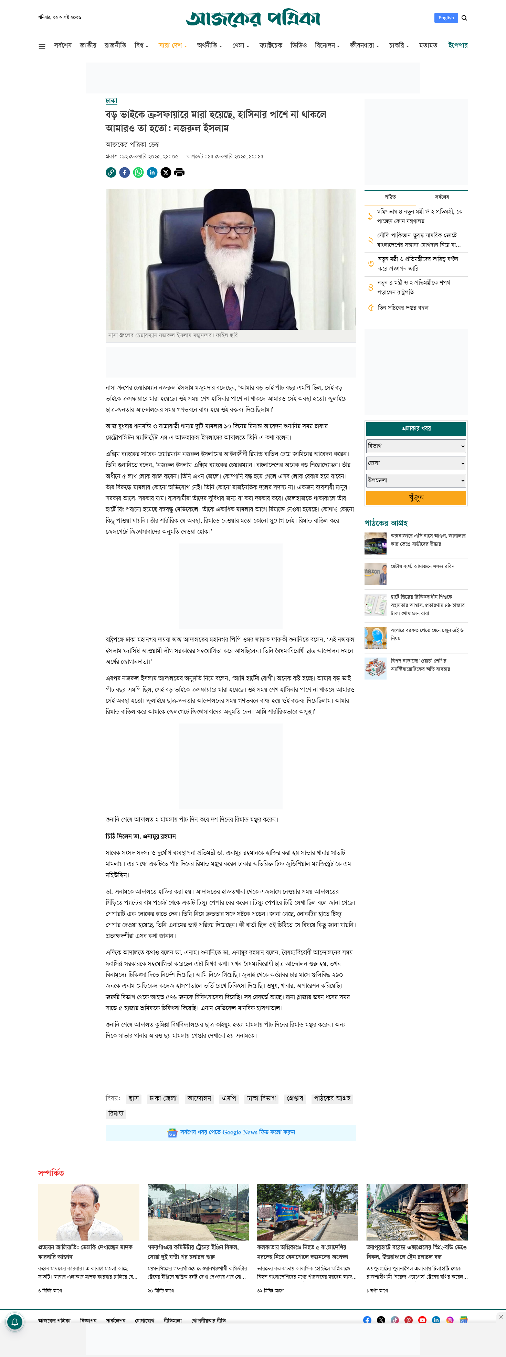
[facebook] (124, 172)
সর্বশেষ (442, 198)
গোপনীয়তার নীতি (208, 1321)
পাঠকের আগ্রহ (332, 1099)
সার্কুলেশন (115, 1321)
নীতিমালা (173, 1321)
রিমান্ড (116, 1114)
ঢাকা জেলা (163, 1099)
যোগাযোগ (144, 1321)
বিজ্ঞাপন (88, 1321)
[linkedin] (152, 172)
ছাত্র (134, 1099)
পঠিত (390, 198)
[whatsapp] (138, 172)
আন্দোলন (199, 1099)
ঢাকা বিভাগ (261, 1099)
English (446, 17)
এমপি (229, 1099)
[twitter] (165, 172)
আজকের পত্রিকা (54, 1321)
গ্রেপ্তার (295, 1099)
